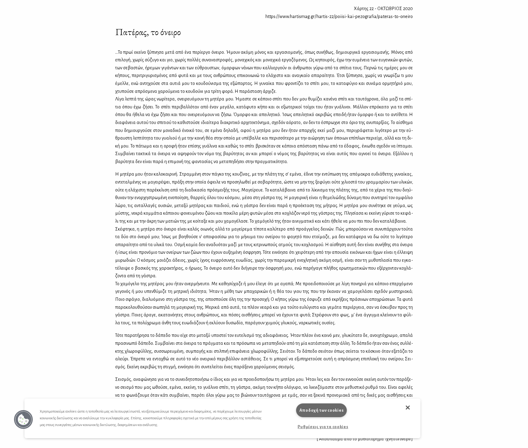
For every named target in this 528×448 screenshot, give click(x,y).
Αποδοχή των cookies (321, 410)
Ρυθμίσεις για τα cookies (323, 426)
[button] (23, 419)
